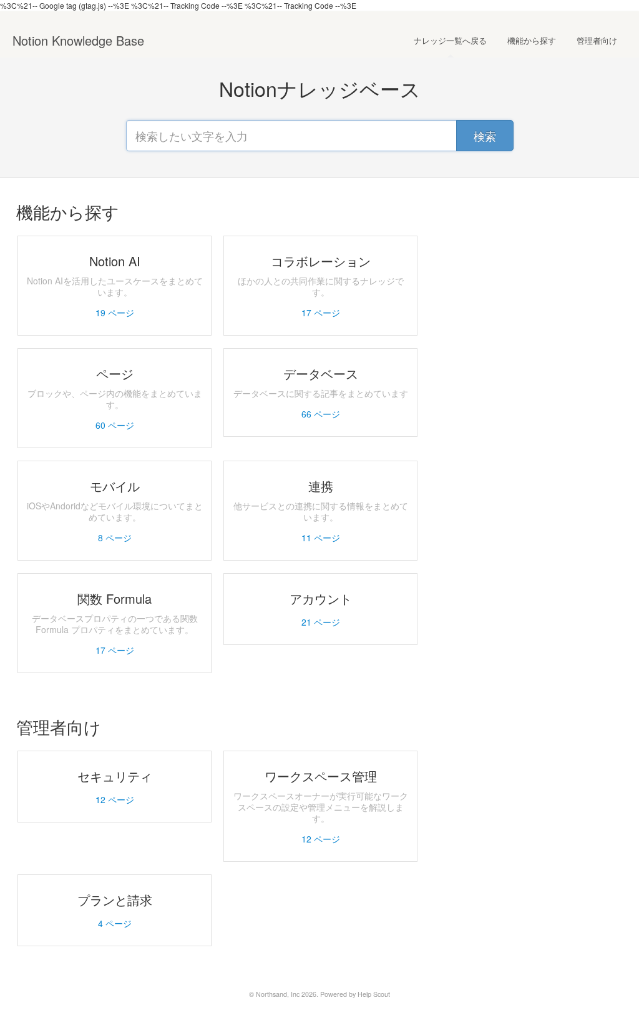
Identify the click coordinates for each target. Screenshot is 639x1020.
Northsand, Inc (278, 994)
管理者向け (597, 40)
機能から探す (531, 40)
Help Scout (374, 994)
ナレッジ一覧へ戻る (450, 40)
